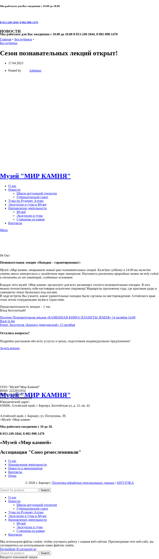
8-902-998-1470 (29, 22)
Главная (5, 39)
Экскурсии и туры (30, 527)
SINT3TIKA (125, 482)
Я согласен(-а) (26, 549)
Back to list (7, 321)
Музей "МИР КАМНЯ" (35, 395)
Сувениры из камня (31, 531)
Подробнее (8, 549)
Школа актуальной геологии (37, 505)
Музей (21, 523)
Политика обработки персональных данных (83, 482)
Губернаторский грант (32, 508)
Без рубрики (23, 39)
